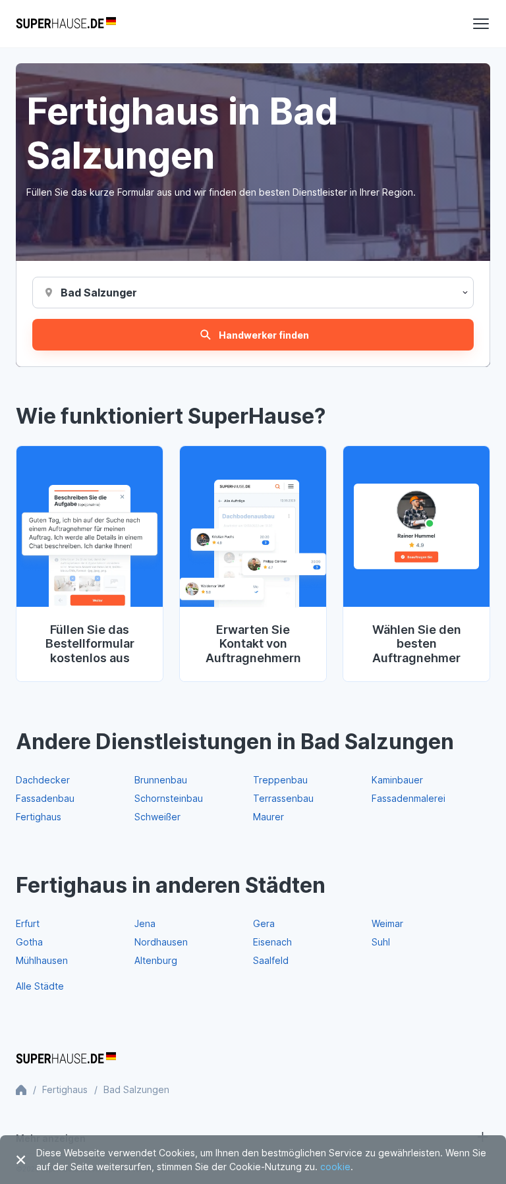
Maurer (268, 816)
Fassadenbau (45, 798)
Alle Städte (40, 986)
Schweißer (157, 816)
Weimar (387, 923)
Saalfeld (271, 960)
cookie (335, 1166)
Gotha (29, 941)
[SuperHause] (66, 24)
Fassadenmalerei (408, 798)
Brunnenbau (160, 779)
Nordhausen (161, 941)
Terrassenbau (283, 798)
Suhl (381, 941)
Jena (144, 923)
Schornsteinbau (168, 798)
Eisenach (272, 941)
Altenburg (155, 960)
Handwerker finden (264, 335)
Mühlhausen (42, 960)
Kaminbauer (397, 779)
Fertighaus (38, 816)
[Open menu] (481, 23)
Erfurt (28, 923)
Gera (264, 923)
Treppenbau (280, 779)
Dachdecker (43, 779)
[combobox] (98, 292)
